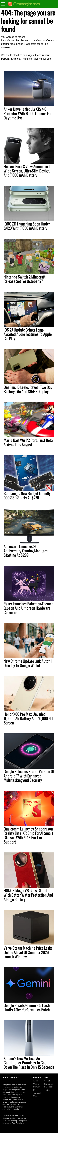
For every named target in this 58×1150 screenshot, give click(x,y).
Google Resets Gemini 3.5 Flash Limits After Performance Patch (27, 1007)
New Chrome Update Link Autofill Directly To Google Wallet (28, 663)
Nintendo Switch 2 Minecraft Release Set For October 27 (24, 279)
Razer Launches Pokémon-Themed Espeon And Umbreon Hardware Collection (28, 608)
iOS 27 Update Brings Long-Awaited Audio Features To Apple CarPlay (28, 334)
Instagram (48, 1084)
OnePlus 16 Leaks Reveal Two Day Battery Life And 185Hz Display (28, 389)
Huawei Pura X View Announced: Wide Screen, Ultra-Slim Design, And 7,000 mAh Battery (27, 171)
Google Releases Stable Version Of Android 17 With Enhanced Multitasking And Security (29, 776)
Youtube (48, 1081)
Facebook (48, 1087)
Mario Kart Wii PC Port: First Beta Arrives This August (28, 442)
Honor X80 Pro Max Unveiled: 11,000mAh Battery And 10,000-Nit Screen (28, 718)
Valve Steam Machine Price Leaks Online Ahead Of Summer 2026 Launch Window (28, 952)
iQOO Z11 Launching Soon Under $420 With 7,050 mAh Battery (27, 226)
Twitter (47, 1090)
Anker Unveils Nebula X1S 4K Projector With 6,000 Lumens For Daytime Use (28, 113)
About (35, 1081)
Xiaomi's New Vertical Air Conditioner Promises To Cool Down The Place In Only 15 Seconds (29, 1063)
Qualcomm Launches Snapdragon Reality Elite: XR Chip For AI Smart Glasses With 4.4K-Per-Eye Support (28, 835)
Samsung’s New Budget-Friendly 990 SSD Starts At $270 (27, 496)
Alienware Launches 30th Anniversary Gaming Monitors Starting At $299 (26, 551)
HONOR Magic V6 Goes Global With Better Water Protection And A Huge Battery (28, 895)
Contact (36, 1084)
